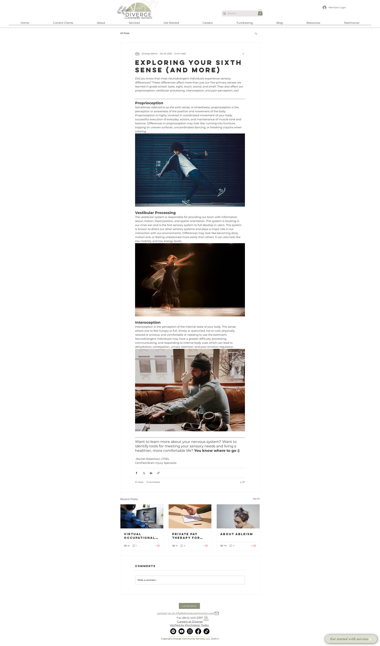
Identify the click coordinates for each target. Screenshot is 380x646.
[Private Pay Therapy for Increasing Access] (190, 516)
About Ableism (236, 534)
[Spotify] (173, 631)
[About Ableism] (238, 516)
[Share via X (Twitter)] (143, 473)
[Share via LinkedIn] (151, 473)
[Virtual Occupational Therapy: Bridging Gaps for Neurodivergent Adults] (141, 516)
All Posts (124, 33)
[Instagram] (190, 631)
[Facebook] (198, 631)
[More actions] (243, 54)
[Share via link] (158, 473)
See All (256, 498)
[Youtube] (182, 631)
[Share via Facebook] (136, 473)
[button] (260, 12)
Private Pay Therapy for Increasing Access (186, 536)
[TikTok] (206, 631)
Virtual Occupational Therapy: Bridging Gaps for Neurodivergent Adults (141, 536)
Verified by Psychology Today (189, 625)
